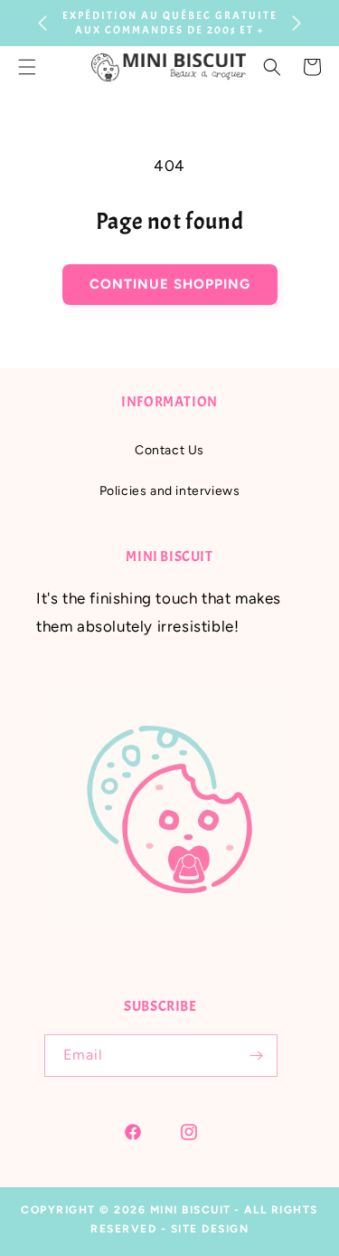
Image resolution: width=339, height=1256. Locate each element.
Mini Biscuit (190, 1210)
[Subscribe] (257, 1055)
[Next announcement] (296, 23)
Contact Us (169, 450)
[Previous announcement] (42, 23)
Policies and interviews (169, 491)
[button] (272, 67)
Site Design (210, 1229)
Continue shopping (169, 284)
